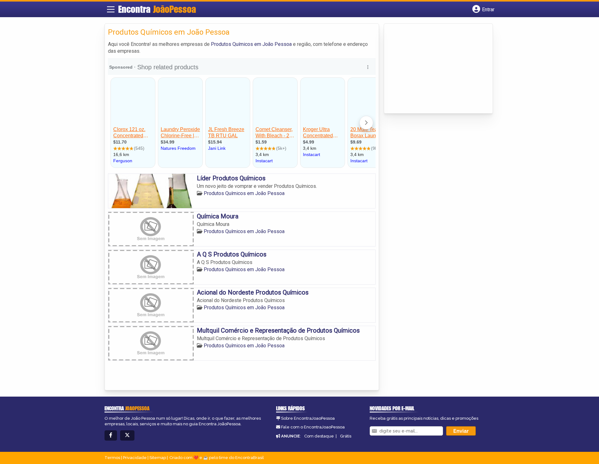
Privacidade (135, 457)
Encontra (157, 9)
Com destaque (319, 436)
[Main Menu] (111, 9)
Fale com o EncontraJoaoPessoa (313, 427)
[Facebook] (111, 435)
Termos (112, 457)
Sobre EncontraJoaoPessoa (308, 418)
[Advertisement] (434, 69)
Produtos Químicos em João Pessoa (251, 44)
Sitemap (157, 457)
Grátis (345, 436)
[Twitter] (127, 435)
